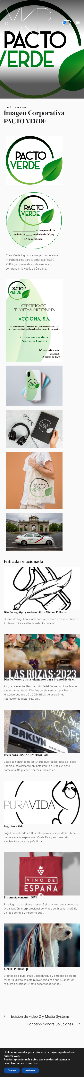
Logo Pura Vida (13, 826)
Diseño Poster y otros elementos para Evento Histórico (39, 679)
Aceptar (12, 1070)
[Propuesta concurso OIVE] (42, 873)
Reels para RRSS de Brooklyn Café (26, 755)
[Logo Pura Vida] (42, 802)
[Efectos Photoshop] (42, 945)
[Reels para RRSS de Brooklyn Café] (42, 731)
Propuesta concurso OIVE (20, 897)
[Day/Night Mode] (66, 22)
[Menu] (77, 22)
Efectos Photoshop (16, 969)
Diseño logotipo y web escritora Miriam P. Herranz (37, 612)
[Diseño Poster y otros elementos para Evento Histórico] (42, 656)
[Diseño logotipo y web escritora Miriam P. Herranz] (42, 588)
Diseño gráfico (15, 107)
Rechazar (30, 1070)
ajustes (33, 1063)
